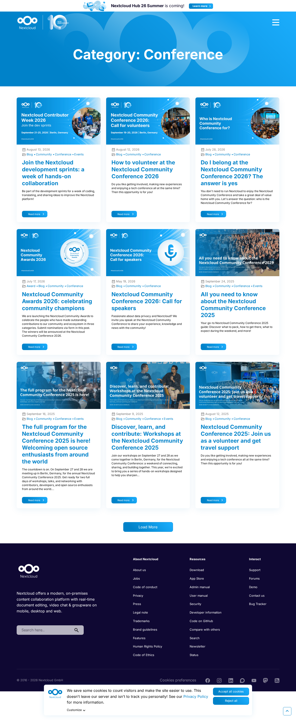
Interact (255, 559)
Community (44, 154)
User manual (199, 595)
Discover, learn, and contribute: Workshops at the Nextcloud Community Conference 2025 (147, 437)
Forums (254, 578)
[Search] (76, 630)
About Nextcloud (145, 559)
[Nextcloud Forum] (242, 680)
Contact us (257, 595)
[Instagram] (219, 680)
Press (137, 604)
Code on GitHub (201, 621)
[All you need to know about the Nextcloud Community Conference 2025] (237, 252)
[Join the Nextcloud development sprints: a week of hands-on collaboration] (59, 121)
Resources (197, 559)
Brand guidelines (145, 629)
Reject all (231, 700)
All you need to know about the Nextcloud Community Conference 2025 (233, 304)
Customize (74, 710)
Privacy (138, 595)
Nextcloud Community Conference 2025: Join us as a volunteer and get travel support (236, 437)
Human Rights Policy (147, 646)
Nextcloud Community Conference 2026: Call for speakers (146, 301)
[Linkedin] (230, 680)
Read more (34, 214)
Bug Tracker (257, 604)
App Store (197, 578)
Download (197, 570)
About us (139, 570)
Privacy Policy (195, 696)
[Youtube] (254, 680)
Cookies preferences (178, 680)
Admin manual (200, 587)
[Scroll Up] (287, 711)
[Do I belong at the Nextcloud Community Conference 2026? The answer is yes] (237, 121)
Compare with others (205, 629)
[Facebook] (207, 680)
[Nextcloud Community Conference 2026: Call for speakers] (148, 252)
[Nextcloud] (43, 22)
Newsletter (197, 646)
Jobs (136, 578)
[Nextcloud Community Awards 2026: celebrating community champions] (59, 252)
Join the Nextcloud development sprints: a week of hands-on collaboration (53, 173)
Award (31, 286)
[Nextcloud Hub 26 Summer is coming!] (95, 6)
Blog (30, 154)
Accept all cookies (231, 691)
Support (254, 570)
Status (194, 655)
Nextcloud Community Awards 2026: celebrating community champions (57, 301)
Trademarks (141, 621)
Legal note (140, 612)
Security (195, 604)
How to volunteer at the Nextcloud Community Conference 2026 (143, 169)
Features (139, 638)
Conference (63, 154)
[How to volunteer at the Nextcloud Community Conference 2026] (148, 121)
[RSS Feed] (277, 680)
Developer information (206, 612)
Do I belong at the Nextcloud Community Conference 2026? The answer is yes (232, 173)
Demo (253, 587)
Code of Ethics (143, 655)
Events (79, 154)
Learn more (200, 6)
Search (195, 638)
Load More (148, 527)
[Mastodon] (265, 680)
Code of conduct (145, 587)
